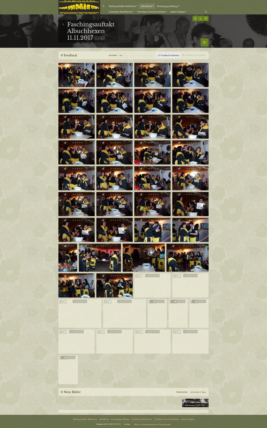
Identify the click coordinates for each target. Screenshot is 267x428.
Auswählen (112, 55)
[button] (5, 422)
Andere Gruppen (177, 11)
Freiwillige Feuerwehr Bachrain (151, 11)
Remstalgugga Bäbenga (167, 6)
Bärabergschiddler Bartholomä (122, 6)
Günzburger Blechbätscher (120, 11)
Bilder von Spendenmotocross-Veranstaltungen (152, 424)
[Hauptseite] (79, 7)
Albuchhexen (146, 6)
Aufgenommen (182, 392)
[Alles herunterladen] (200, 18)
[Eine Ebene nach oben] (63, 24)
